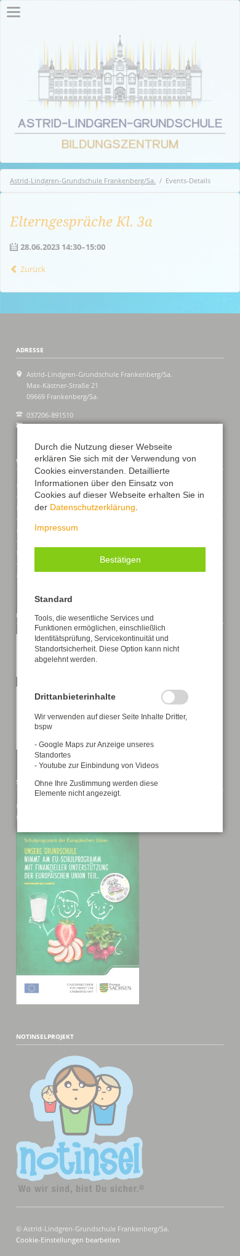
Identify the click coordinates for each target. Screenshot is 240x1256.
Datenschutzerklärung (92, 507)
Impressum (56, 527)
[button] (120, 559)
